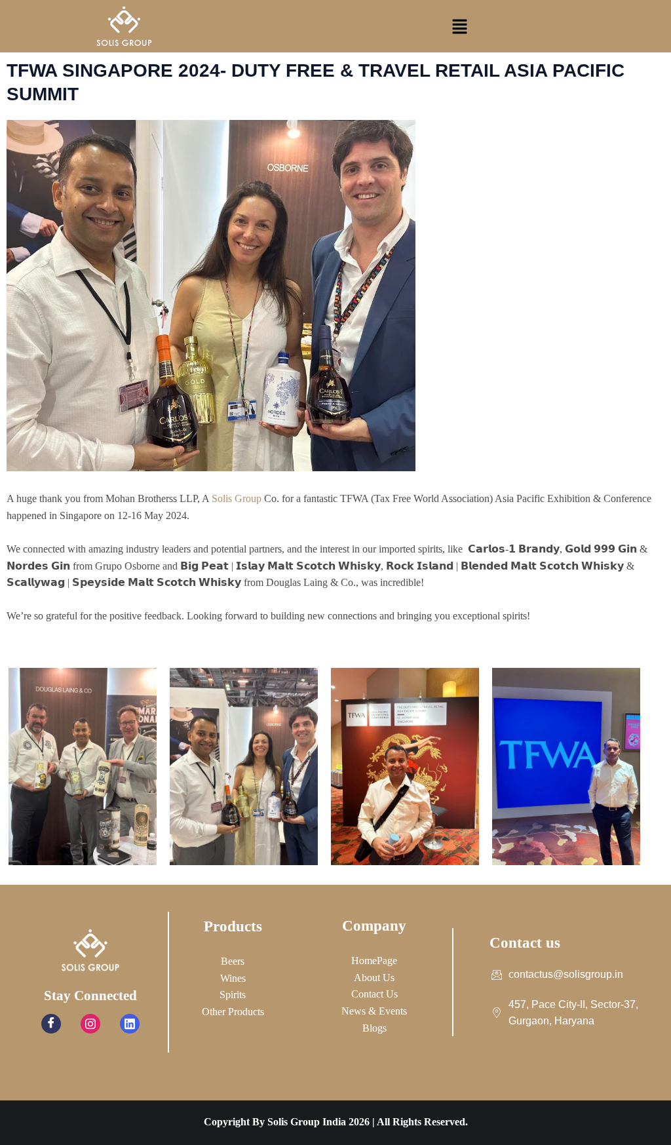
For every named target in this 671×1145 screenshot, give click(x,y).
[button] (459, 26)
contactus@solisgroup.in (565, 974)
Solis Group (236, 498)
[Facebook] (51, 1024)
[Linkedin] (130, 1024)
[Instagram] (90, 1024)
